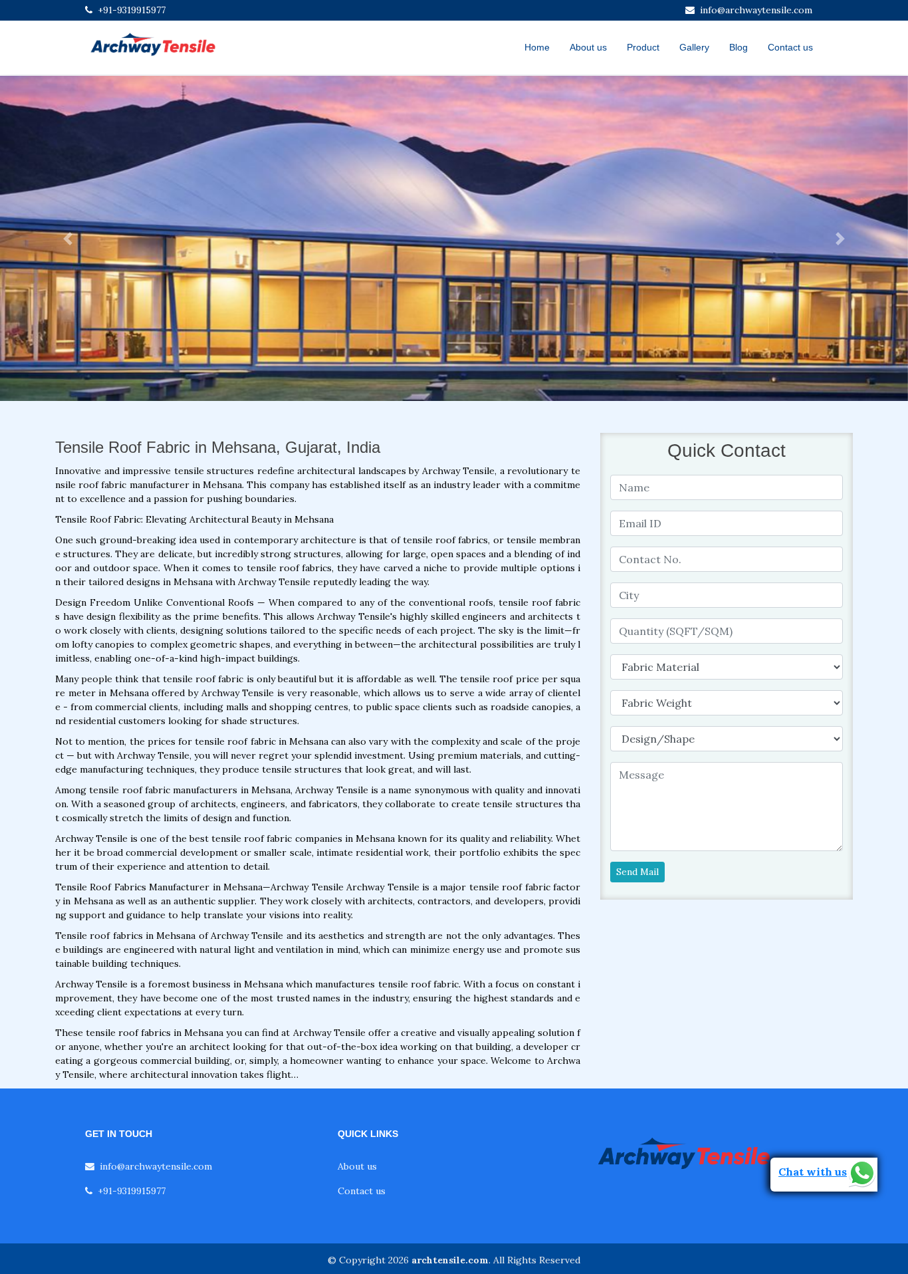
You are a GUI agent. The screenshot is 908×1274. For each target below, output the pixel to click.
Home (537, 47)
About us (588, 47)
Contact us (790, 47)
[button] (68, 238)
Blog (738, 47)
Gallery (694, 47)
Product (643, 47)
